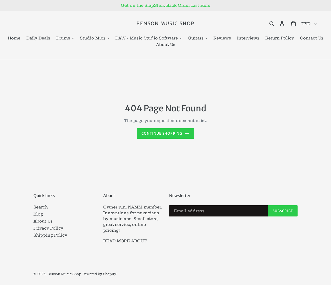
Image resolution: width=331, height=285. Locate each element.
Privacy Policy (48, 228)
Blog (38, 214)
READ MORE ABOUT (125, 241)
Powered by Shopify (99, 274)
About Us (43, 221)
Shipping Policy (50, 235)
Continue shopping (162, 133)
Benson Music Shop (165, 23)
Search (40, 207)
